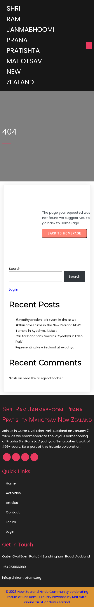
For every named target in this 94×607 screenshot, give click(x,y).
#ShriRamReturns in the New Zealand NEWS (49, 325)
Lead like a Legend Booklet (43, 378)
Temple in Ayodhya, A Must (36, 330)
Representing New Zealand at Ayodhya (45, 347)
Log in (13, 289)
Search (14, 268)
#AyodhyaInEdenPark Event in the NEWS (46, 320)
